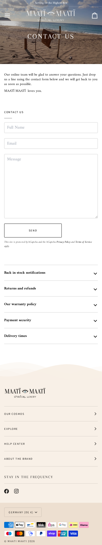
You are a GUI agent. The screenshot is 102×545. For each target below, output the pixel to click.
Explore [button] (11, 429)
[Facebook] (6, 491)
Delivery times (15, 336)
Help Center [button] (14, 444)
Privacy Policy (63, 242)
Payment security (17, 320)
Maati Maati (17, 541)
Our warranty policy (20, 304)
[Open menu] (12, 16)
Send (33, 230)
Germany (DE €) (21, 512)
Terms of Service (83, 242)
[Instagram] (16, 491)
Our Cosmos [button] (14, 414)
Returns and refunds (20, 288)
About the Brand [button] (18, 459)
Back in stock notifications (24, 272)
